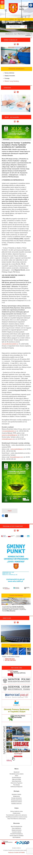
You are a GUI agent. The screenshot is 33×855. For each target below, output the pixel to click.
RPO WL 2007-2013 (10, 660)
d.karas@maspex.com (16, 457)
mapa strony (21, 19)
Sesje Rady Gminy (16, 781)
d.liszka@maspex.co (8, 439)
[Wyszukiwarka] (25, 26)
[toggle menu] (2, 2)
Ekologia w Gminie (16, 794)
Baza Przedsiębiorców (16, 826)
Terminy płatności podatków (16, 835)
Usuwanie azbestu (16, 832)
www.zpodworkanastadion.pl (10, 344)
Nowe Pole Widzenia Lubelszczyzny (17, 818)
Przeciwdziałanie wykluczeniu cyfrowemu (16, 815)
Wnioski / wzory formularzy (12, 81)
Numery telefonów (9, 73)
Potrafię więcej (16, 813)
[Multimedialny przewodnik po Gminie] (15, 55)
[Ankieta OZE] (15, 642)
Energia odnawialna (16, 798)
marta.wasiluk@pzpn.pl (17, 449)
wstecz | (19, 848)
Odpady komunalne (10, 75)
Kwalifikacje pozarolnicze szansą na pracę (16, 817)
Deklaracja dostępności (16, 786)
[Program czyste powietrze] (15, 592)
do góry (14, 848)
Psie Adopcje (16, 784)
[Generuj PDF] (15, 44)
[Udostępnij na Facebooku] (3, 515)
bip (16, 19)
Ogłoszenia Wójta (16, 779)
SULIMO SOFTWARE (19, 852)
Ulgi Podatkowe (16, 837)
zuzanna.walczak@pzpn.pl (9, 435)
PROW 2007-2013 (10, 659)
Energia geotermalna (16, 800)
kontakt (12, 19)
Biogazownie (16, 796)
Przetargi (7, 78)
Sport (15, 33)
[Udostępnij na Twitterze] (6, 515)
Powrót (9, 510)
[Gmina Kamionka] (19, 10)
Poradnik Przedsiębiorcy (16, 833)
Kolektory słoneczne (16, 803)
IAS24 (16, 775)
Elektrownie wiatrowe (16, 801)
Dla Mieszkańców (16, 777)
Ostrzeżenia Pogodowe (16, 783)
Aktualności (16, 772)
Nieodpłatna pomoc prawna (16, 774)
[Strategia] (15, 111)
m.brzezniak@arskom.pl (9, 431)
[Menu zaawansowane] (31, 5)
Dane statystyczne (16, 828)
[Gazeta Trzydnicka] (16, 604)
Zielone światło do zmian (16, 811)
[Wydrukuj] (18, 44)
